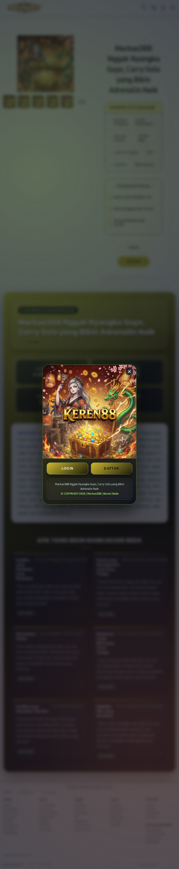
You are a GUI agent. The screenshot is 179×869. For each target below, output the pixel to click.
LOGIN (68, 468)
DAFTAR (111, 468)
